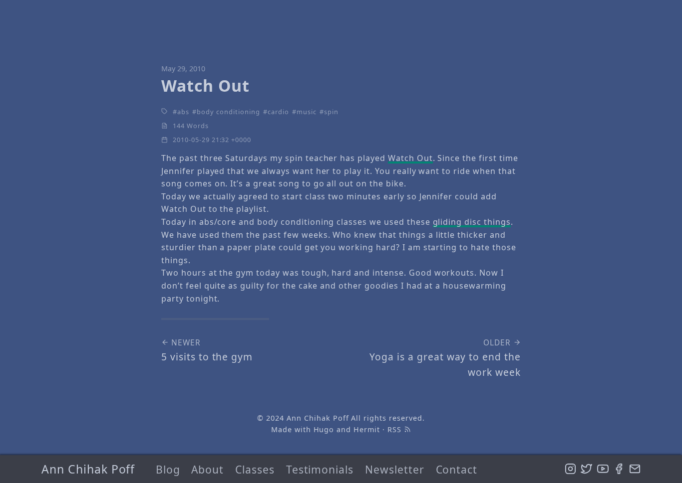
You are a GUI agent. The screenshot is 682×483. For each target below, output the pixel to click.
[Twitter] (586, 469)
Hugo (324, 429)
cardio (278, 111)
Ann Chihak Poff (88, 469)
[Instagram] (570, 469)
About (207, 469)
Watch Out (410, 158)
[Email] (635, 469)
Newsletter (394, 469)
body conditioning (228, 111)
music (307, 111)
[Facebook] (619, 469)
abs (183, 111)
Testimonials (320, 469)
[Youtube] (603, 469)
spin (331, 111)
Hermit (366, 429)
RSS (395, 429)
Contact (457, 469)
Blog (168, 469)
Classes (255, 469)
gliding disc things (472, 221)
